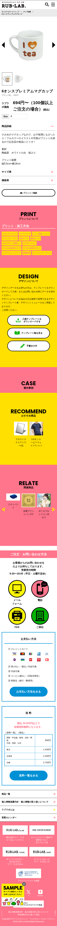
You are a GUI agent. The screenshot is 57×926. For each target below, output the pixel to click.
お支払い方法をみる (28, 691)
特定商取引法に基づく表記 (29, 915)
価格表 (5, 180)
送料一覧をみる (28, 775)
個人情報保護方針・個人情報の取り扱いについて (25, 802)
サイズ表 (6, 171)
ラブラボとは (8, 809)
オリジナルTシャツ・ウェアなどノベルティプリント (33, 919)
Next (53, 45)
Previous (3, 45)
